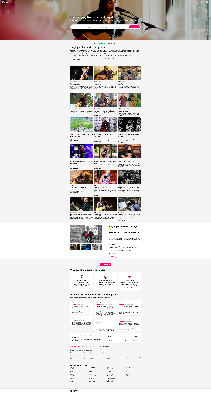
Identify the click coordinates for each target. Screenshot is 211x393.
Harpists (127, 362)
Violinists (72, 362)
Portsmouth (72, 352)
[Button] (81, 72)
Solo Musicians (85, 346)
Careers (123, 391)
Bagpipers (109, 362)
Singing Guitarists (93, 346)
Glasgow (127, 357)
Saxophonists (91, 362)
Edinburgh (109, 358)
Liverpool (109, 357)
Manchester (91, 358)
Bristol (90, 357)
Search (202, 2)
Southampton (91, 352)
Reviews (105, 391)
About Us (101, 391)
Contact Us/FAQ (119, 391)
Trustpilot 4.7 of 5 (83, 390)
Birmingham (72, 358)
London (71, 357)
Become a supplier (111, 391)
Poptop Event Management (75, 346)
